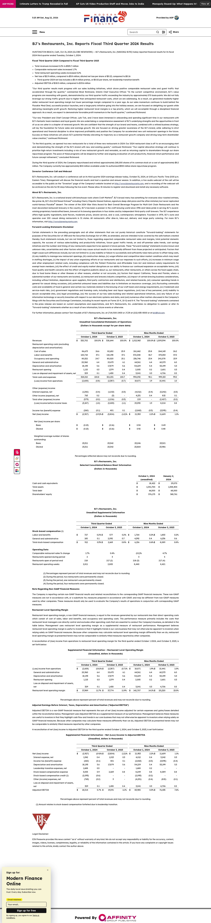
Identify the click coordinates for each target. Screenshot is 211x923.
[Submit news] (17, 452)
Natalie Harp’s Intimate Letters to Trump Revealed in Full (35, 3)
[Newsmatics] (17, 471)
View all (205, 4)
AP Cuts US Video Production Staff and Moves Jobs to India (110, 3)
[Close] (48, 870)
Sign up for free (26, 910)
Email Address (14, 899)
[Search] (158, 32)
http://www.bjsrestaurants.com (129, 183)
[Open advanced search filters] (163, 32)
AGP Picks (7, 4)
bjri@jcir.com (159, 313)
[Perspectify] (17, 458)
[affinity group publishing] (17, 465)
